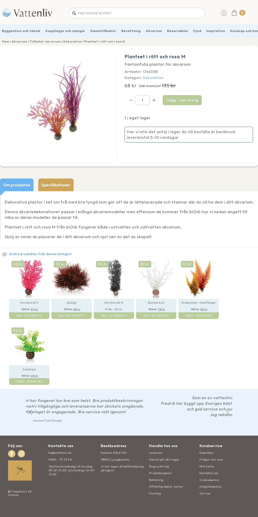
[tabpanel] (129, 219)
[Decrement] (131, 100)
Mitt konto (207, 466)
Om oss (205, 493)
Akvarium (154, 31)
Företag (155, 493)
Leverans (155, 453)
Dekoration (72, 41)
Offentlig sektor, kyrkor (166, 486)
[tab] (16, 185)
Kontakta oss (209, 473)
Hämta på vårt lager (164, 459)
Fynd (197, 31)
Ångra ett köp (159, 466)
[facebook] (11, 453)
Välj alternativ (29, 315)
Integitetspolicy (211, 486)
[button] (30, 412)
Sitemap (13, 494)
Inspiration (215, 31)
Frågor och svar (211, 459)
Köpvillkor (207, 453)
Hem (5, 41)
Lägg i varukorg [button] (198, 315)
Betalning (156, 480)
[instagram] (21, 453)
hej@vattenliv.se (59, 453)
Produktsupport (160, 473)
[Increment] (154, 100)
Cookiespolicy (209, 480)
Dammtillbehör (103, 31)
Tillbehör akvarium (45, 41)
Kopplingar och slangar (65, 31)
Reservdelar (177, 31)
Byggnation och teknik (21, 31)
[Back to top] (250, 509)
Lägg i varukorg (182, 100)
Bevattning (131, 31)
